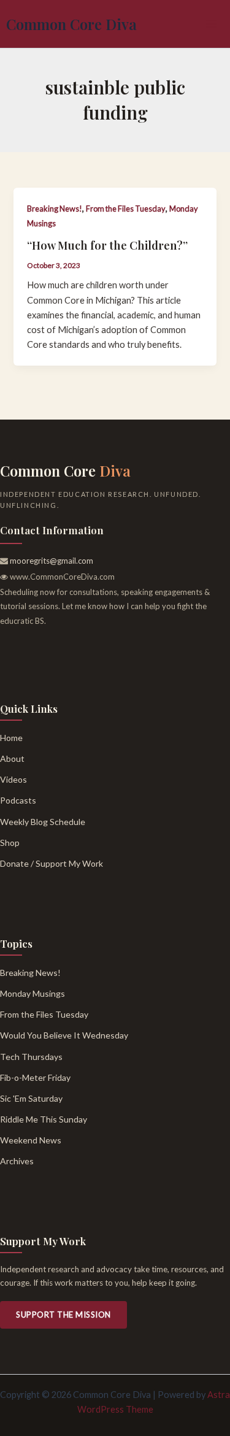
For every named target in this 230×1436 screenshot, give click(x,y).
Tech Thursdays (31, 1056)
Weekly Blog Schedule (42, 821)
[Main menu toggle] (211, 24)
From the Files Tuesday (126, 208)
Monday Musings (32, 993)
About (12, 758)
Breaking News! (54, 208)
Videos (13, 779)
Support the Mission (63, 1314)
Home (11, 737)
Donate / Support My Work (51, 863)
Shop (10, 842)
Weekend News (30, 1140)
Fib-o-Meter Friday (35, 1077)
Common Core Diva (71, 24)
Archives (17, 1161)
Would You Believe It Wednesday (64, 1035)
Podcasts (18, 800)
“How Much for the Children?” (107, 245)
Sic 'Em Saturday (31, 1098)
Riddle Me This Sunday (43, 1119)
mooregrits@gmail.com (51, 561)
